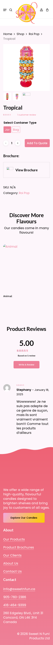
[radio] (7, 130)
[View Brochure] (26, 170)
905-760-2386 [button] (14, 597)
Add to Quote (37, 143)
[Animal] (26, 267)
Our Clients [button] (12, 555)
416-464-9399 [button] (14, 605)
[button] (4, 9)
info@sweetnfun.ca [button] (19, 589)
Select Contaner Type (20, 123)
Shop (20, 34)
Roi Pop (34, 34)
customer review (26, 115)
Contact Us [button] (12, 571)
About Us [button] (10, 563)
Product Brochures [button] (18, 547)
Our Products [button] (14, 539)
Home (7, 34)
